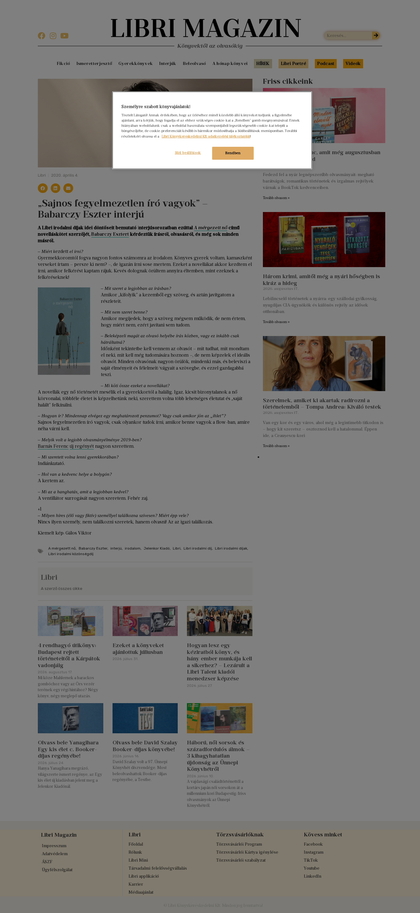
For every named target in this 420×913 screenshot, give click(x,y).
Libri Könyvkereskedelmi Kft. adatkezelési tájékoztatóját (206, 136)
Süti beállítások (188, 152)
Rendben (233, 153)
